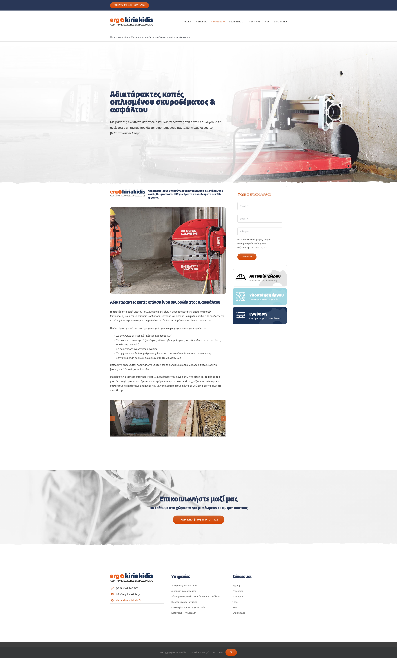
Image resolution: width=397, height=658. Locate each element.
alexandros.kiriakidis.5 (128, 600)
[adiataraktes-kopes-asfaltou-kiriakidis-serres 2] (196, 418)
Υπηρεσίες (123, 37)
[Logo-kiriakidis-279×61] (131, 17)
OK (231, 652)
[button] (112, 418)
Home (113, 37)
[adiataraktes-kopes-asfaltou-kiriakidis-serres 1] (139, 418)
